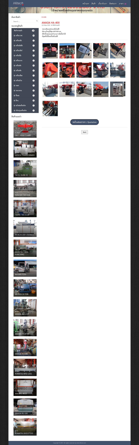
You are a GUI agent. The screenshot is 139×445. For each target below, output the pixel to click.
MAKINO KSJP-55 (22, 334)
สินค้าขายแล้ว (56, 25)
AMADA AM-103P (22, 314)
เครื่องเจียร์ (24, 50)
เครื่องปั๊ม (24, 55)
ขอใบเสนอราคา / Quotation (85, 122)
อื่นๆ (24, 100)
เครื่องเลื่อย (24, 75)
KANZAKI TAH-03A (22, 195)
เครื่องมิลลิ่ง (24, 45)
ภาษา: (121, 3)
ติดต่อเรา (113, 3)
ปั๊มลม (24, 95)
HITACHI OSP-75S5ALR (24, 234)
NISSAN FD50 (20, 274)
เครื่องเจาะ (24, 60)
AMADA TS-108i (21, 354)
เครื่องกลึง (24, 40)
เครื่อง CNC (24, 35)
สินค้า (94, 3)
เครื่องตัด (24, 65)
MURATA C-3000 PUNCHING (21, 253)
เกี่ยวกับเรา (102, 3)
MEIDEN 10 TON (21, 294)
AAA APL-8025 (21, 393)
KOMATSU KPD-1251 (23, 373)
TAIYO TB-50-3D (21, 175)
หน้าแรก (86, 3)
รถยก (24, 85)
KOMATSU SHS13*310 (24, 433)
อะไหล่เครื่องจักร (24, 105)
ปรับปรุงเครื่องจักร (24, 110)
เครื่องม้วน (24, 80)
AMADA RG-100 (21, 413)
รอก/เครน (24, 90)
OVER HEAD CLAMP (23, 135)
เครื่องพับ (24, 70)
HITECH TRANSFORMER (24, 155)
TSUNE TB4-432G (22, 214)
